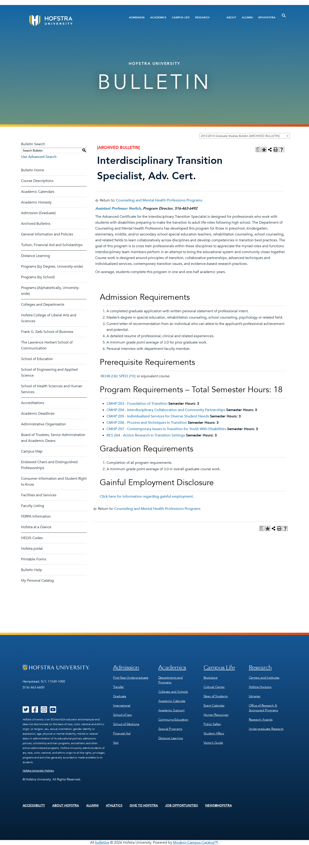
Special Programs (170, 729)
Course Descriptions (37, 180)
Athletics (114, 805)
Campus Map (32, 451)
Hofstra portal (32, 548)
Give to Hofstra (144, 805)
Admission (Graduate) (38, 213)
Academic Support (171, 710)
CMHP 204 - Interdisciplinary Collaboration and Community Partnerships (166, 409)
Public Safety (212, 724)
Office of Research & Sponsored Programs (263, 707)
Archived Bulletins (35, 223)
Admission (137, 17)
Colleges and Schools (173, 692)
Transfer (118, 687)
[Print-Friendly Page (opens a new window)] (275, 149)
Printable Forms (33, 559)
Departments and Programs (170, 680)
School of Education (37, 358)
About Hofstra (65, 805)
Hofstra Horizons (260, 687)
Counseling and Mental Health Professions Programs (159, 200)
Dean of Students (216, 696)
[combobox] (245, 135)
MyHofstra (267, 17)
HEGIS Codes (32, 537)
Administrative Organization (43, 424)
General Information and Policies (47, 234)
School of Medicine (126, 724)
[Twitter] (26, 711)
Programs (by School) (38, 277)
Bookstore (211, 678)
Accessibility (34, 805)
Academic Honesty (36, 202)
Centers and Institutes (264, 678)
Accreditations (32, 402)
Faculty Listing (32, 505)
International (121, 705)
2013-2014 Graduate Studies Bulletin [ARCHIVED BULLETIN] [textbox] (240, 136)
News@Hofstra (218, 805)
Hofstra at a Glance (36, 527)
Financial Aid (122, 733)
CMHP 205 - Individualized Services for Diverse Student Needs (158, 416)
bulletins (102, 842)
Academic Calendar (172, 701)
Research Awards (261, 719)
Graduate (119, 696)
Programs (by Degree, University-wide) (52, 266)
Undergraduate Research (266, 729)
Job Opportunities (181, 805)
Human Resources (216, 715)
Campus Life (181, 17)
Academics (158, 17)
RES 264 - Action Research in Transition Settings (146, 435)
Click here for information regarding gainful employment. (147, 496)
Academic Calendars (37, 191)
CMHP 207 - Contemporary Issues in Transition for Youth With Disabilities (166, 428)
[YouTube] (53, 711)
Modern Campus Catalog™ (195, 842)
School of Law (122, 715)
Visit (116, 743)
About (231, 17)
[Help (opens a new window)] (281, 149)
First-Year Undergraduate (130, 678)
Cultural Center (214, 687)
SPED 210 (127, 376)
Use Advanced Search (39, 156)
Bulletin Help (31, 569)
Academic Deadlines (38, 413)
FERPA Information (36, 516)
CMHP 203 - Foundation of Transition (137, 403)
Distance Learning (35, 255)
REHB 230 (109, 376)
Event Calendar (214, 705)
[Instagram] (44, 711)
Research (202, 17)
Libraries (254, 696)
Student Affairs (214, 733)
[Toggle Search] (284, 15)
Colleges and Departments (42, 304)
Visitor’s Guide (213, 743)
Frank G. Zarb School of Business (47, 331)
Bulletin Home (32, 170)
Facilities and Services (38, 495)
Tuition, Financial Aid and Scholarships (52, 244)
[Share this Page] (269, 149)
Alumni (247, 17)
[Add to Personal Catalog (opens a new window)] (263, 149)
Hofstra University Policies (38, 770)
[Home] (68, 20)
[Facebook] (35, 711)
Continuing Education (173, 719)
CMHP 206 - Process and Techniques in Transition (147, 422)
